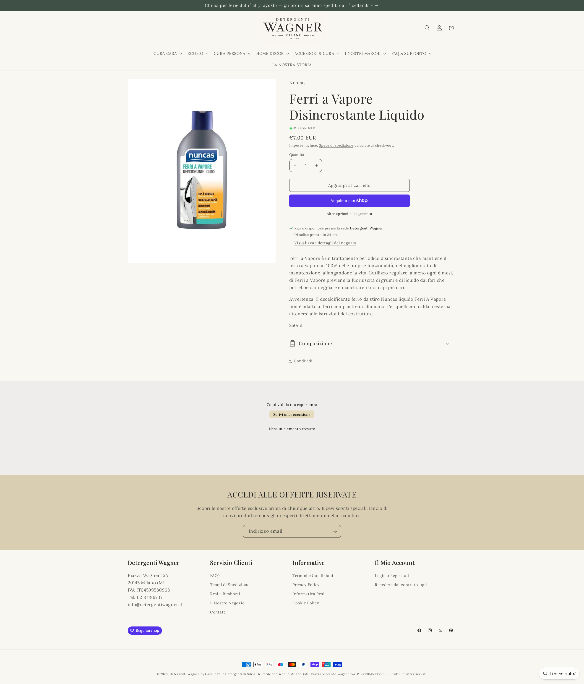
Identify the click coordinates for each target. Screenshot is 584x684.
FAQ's (215, 575)
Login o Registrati (392, 575)
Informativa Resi (308, 593)
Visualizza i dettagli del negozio (325, 242)
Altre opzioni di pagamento (349, 214)
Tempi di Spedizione (230, 584)
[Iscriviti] (335, 531)
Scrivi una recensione (291, 414)
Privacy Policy (306, 584)
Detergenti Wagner (184, 674)
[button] (167, 53)
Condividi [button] (303, 360)
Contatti (218, 612)
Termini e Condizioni (312, 575)
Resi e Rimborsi (225, 593)
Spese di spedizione (336, 145)
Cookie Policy (305, 602)
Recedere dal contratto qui (401, 584)
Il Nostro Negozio (227, 602)
